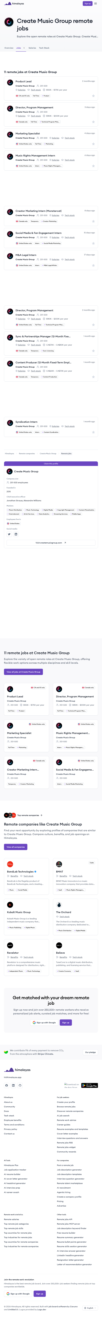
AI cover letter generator (15, 1178)
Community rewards (66, 1151)
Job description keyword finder (71, 1228)
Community (9, 1106)
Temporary (35, 221)
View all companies (16, 847)
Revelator (13, 952)
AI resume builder (12, 1174)
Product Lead (23, 81)
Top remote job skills (13, 1228)
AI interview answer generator (71, 1251)
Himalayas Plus (11, 1165)
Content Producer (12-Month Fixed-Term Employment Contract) (43, 362)
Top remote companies (28, 815)
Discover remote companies (70, 1111)
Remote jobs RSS (65, 1142)
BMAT (59, 871)
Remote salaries (11, 1219)
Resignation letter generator (70, 1260)
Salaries (20, 90)
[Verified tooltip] (35, 872)
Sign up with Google (46, 1022)
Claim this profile (51, 464)
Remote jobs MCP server (68, 1224)
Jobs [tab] (20, 48)
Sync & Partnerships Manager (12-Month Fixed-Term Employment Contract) (43, 336)
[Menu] (95, 3)
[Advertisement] (51, 63)
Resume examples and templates (72, 1129)
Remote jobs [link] (66, 453)
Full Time (36, 96)
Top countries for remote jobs (18, 1233)
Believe (60, 952)
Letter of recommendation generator (74, 1264)
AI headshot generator (15, 1183)
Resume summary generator (70, 1237)
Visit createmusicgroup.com (49, 542)
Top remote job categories (16, 1224)
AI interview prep (12, 1187)
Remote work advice (66, 1120)
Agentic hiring (63, 1192)
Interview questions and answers (72, 1138)
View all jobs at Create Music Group (23, 672)
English (90, 1308)
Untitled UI (13, 1309)
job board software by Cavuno (63, 1306)
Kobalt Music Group (19, 912)
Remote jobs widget (66, 1147)
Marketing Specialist (28, 133)
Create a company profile (69, 1197)
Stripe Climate (45, 1053)
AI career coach (11, 1192)
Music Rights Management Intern (35, 155)
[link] (9, 453)
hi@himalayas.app (12, 1077)
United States (15, 523)
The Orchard (63, 912)
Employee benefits (12, 1120)
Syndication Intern (26, 421)
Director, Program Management (34, 107)
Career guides (63, 1124)
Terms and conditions (14, 1124)
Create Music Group (25, 86)
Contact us (9, 1133)
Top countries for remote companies (21, 1242)
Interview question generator (70, 1178)
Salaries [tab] (32, 48)
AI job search (63, 1115)
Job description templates (69, 1174)
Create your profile (66, 1102)
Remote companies (27, 453)
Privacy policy (10, 1129)
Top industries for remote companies (21, 1246)
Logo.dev (41, 1309)
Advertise (61, 1206)
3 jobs (92, 863)
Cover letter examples (67, 1133)
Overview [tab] (8, 48)
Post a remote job (65, 1165)
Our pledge (90, 1052)
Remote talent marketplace (70, 1183)
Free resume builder (66, 1233)
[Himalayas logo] (14, 3)
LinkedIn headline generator (70, 1255)
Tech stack (34, 90)
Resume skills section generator (72, 1246)
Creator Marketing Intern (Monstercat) (39, 210)
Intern (37, 166)
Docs (6, 1111)
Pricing (60, 1201)
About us (8, 1102)
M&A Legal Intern (26, 255)
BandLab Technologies (20, 871)
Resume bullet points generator (71, 1242)
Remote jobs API (64, 1219)
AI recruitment (64, 1187)
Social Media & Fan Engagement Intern (39, 232)
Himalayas (9, 453)
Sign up (65, 1022)
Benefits (12, 876)
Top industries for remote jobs (18, 1237)
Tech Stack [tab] (44, 48)
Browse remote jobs (66, 1106)
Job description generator (69, 1169)
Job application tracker (15, 1169)
